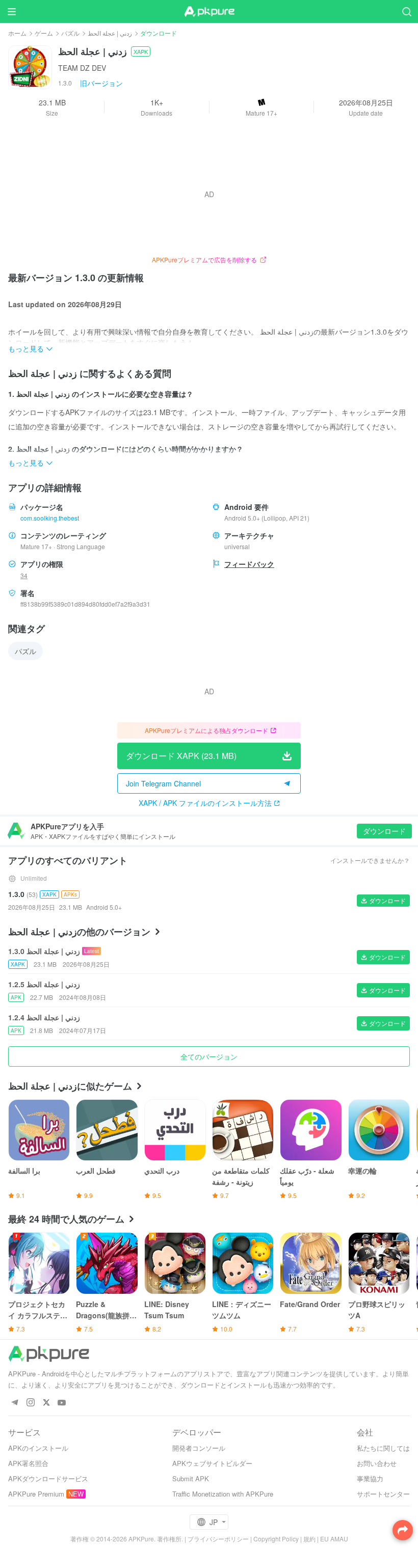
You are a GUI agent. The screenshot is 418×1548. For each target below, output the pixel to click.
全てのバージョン (209, 1056)
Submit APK (190, 1478)
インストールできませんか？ (370, 860)
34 (24, 575)
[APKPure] (209, 12)
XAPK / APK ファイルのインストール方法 (205, 803)
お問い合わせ (377, 1463)
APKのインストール (38, 1448)
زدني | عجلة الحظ (110, 33)
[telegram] (14, 1403)
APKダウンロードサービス (48, 1478)
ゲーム (44, 33)
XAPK (141, 51)
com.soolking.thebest (49, 517)
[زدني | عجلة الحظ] (30, 66)
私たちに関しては (383, 1448)
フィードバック (249, 564)
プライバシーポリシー (218, 1538)
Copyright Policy (276, 1538)
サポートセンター (383, 1494)
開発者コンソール (198, 1448)
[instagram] (30, 1403)
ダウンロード (384, 831)
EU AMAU (334, 1538)
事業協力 (370, 1478)
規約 (309, 1538)
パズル (70, 33)
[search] (406, 11)
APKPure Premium (36, 1494)
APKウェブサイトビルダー (212, 1463)
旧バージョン (101, 83)
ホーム (17, 33)
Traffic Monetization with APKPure (222, 1494)
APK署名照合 (28, 1463)
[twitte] (46, 1403)
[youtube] (62, 1403)
